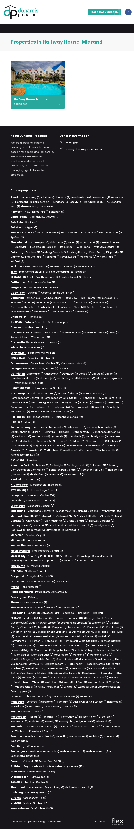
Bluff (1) (40, 332)
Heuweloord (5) (110, 298)
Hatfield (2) (105, 636)
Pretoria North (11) (37, 668)
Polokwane (18, 613)
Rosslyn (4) (75, 202)
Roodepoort (18, 716)
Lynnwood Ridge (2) (22, 650)
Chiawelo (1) (30, 761)
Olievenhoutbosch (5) (24, 307)
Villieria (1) (38, 682)
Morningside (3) (78, 736)
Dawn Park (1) (97, 252)
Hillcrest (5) (37, 641)
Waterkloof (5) (54, 682)
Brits (14, 271)
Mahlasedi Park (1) (51, 613)
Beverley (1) (32, 736)
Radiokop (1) (36, 721)
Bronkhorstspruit (22, 277)
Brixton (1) (38, 432)
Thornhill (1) (100, 613)
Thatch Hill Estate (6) (87, 307)
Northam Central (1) (37, 571)
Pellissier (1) (53, 247)
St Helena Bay (20, 766)
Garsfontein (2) (24, 636)
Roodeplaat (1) (91, 673)
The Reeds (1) (42, 311)
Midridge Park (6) (104, 525)
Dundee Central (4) (35, 327)
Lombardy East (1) (97, 436)
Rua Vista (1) (65, 307)
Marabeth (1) (38, 484)
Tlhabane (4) (23, 731)
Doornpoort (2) (96, 627)
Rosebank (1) (57, 445)
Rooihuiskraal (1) (48, 307)
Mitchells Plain (20, 540)
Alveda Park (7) (57, 427)
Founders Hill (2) (34, 347)
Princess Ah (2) (20, 721)
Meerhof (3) (101, 402)
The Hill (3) (111, 445)
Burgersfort (18, 287)
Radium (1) (31, 222)
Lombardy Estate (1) (76, 645)
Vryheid (16, 803)
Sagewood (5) (36, 530)
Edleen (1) (112, 465)
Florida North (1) (51, 716)
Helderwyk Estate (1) (37, 266)
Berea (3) (29, 332)
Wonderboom (20, 808)
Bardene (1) (33, 252)
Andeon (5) (31, 618)
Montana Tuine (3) (101, 654)
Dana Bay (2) (36, 556)
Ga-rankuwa (19, 363)
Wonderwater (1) (37, 746)
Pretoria (16, 618)
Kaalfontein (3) (59, 525)
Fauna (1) (73, 242)
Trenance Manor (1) (35, 602)
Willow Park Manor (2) (50, 686)
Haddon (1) (66, 432)
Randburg (17, 701)
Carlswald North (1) (88, 516)
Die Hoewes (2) (90, 298)
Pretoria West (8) (58, 668)
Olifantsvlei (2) (114, 441)
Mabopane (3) (44, 650)
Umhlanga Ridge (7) (39, 792)
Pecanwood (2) (20, 407)
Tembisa (16, 782)
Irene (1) (30, 302)
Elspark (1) (111, 373)
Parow (15, 586)
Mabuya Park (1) (34, 256)
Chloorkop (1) (98, 465)
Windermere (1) (40, 337)
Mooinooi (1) (81, 271)
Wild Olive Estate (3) (106, 247)
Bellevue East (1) (76, 427)
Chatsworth (18, 317)
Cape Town (18, 292)
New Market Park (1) (37, 211)
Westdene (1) (85, 247)
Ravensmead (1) (32, 586)
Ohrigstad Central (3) (40, 576)
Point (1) (114, 332)
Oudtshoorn (18, 581)
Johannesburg (20, 427)
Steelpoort (18, 771)
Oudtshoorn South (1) (42, 581)
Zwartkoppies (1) (21, 691)
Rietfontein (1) (38, 407)
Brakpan (16, 266)
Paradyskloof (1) (40, 777)
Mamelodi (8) (22, 654)
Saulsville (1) (108, 673)
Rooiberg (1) (57, 787)
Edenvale (17, 347)
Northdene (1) (40, 696)
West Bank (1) (64, 581)
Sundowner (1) (54, 706)
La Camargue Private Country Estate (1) (56, 402)
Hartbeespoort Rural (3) (58, 398)
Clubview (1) (73, 298)
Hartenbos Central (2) (40, 417)
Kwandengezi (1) (35, 607)
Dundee (16, 327)
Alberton (16, 211)
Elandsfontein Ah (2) (23, 631)
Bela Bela (17, 222)
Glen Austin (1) (35, 520)
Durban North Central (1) (46, 342)
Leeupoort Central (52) (41, 495)
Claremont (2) (29, 627)
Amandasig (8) (31, 197)
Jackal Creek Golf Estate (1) (90, 701)
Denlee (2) (85, 373)
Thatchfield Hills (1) (22, 311)
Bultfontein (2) (100, 622)
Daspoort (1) (60, 627)
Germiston (18, 373)
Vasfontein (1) (23, 682)
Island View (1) (103, 556)
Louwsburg (18, 500)
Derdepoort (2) (77, 627)
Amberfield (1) (35, 298)
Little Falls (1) (106, 716)
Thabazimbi (18, 787)
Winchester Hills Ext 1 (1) (25, 454)
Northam (17, 571)
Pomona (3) (21, 474)
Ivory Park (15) (41, 525)
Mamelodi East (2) (42, 654)
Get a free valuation (104, 12)
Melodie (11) (116, 402)
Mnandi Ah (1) (84, 302)
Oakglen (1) (30, 227)
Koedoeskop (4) (39, 787)
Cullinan (16, 322)
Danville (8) (45, 627)
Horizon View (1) (88, 716)
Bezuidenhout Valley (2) (101, 427)
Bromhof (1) (49, 701)
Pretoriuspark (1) (80, 668)
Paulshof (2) (96, 736)
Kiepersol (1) (37, 247)
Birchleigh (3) (58, 465)
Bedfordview (19, 217)
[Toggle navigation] (118, 29)
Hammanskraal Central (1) (50, 388)
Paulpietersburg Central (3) (52, 592)
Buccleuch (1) (47, 736)
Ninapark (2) (60, 202)
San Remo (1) (40, 540)
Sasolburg (18, 746)
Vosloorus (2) (88, 256)
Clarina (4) (47, 197)
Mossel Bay (18, 556)
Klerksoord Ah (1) (43, 202)
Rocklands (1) (68, 247)
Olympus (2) (36, 663)
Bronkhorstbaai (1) (47, 277)
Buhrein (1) (34, 292)
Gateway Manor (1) (94, 393)
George (16, 368)
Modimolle (18, 545)
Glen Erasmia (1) (20, 469)
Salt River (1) (68, 292)
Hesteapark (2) (101, 197)
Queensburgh (20, 696)
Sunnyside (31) (78, 677)
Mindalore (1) (54, 484)
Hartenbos (18, 417)
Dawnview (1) (70, 373)
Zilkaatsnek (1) (64, 411)
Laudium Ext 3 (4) (64, 302)
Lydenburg (18, 505)
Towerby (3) (18, 450)
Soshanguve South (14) (25, 756)
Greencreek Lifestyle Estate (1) (53, 636)
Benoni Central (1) (49, 232)
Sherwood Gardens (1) (63, 266)
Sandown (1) (111, 736)
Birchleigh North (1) (78, 465)
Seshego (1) (70, 613)
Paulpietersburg (22, 592)
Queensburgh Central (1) (64, 696)
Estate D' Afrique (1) (70, 393)
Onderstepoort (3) (55, 663)
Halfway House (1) (21, 525)
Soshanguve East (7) (72, 751)
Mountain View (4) (67, 659)
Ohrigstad (17, 576)
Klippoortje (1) (114, 252)
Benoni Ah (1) (30, 232)
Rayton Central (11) (34, 711)
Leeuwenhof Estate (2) (50, 645)
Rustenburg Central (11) (88, 726)
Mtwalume (18, 565)
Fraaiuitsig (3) (85, 556)
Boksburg (17, 252)
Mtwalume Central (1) (40, 565)
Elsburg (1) (98, 373)
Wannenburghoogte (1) (28, 383)
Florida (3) (35, 716)
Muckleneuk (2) (88, 659)
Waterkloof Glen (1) (75, 682)
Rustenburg (18, 726)
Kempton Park (20, 465)
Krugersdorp (19, 484)
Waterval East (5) (42, 731)
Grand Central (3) (78, 520)
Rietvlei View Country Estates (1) (30, 673)
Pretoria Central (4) (98, 663)
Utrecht (16, 797)
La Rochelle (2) (76, 436)
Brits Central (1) (28, 271)
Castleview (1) (52, 373)
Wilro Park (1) (103, 721)
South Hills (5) (96, 445)
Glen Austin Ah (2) (55, 520)
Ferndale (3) (64, 701)
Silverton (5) (29, 677)
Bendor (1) (34, 613)
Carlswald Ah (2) (66, 516)
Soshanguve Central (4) (44, 751)
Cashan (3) (36, 726)
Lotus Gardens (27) (101, 645)
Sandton (16, 736)
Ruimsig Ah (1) (67, 721)
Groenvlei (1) (22, 247)
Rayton (15, 711)
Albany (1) (30, 422)
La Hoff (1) (34, 479)
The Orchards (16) (94, 202)
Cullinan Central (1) (35, 322)
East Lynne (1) (114, 627)
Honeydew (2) (70, 716)
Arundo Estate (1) (54, 298)
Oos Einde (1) (65, 726)
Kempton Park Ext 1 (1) (94, 469)
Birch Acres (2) (41, 465)
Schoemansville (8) (82, 407)
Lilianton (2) (18, 256)
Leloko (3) (87, 402)
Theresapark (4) (31, 206)
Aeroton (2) (40, 427)
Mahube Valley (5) (86, 650)
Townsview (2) (35, 450)
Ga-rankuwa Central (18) (45, 363)
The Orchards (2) (98, 677)
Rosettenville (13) (76, 445)
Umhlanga (18, 792)
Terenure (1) (56, 474)
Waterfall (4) (72, 530)
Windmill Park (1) (107, 256)
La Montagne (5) (25, 645)
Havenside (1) (37, 317)
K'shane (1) (89, 398)
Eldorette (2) (62, 197)
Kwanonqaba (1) (21, 560)
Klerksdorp (18, 479)
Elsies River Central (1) (41, 358)
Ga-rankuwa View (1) (73, 363)
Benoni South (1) (71, 232)
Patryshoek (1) (76, 663)
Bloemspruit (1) (40, 242)
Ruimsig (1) (51, 721)
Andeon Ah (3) (47, 618)
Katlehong (18, 460)
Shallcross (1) (88, 696)
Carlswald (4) (47, 516)
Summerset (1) (55, 530)
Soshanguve (19, 751)
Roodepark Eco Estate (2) (66, 673)
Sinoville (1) (44, 677)
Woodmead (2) (20, 741)
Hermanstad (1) (20, 641)
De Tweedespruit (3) (60, 322)
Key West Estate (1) (109, 398)
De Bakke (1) (51, 556)
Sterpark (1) (85, 613)
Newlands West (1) (96, 332)
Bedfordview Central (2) (44, 217)
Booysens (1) (68, 622)
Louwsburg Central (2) (41, 500)
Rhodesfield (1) (39, 474)
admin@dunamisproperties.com (79, 149)
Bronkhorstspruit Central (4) (76, 277)
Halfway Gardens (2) (101, 520)
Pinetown (17, 607)
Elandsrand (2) (64, 271)
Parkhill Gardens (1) (83, 378)
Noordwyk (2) (19, 530)
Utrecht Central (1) (34, 797)
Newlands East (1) (74, 332)
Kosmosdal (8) (45, 302)
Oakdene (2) (77, 441)
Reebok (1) (70, 560)
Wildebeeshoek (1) (25, 686)
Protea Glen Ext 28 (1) (52, 761)
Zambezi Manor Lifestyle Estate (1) (99, 686)
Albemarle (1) (35, 373)
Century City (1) (35, 535)
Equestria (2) (63, 631)
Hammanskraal (21, 388)
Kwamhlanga (19, 490)
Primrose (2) (103, 378)
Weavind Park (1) (98, 682)
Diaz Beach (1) (68, 556)
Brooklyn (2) (84, 622)
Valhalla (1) (81, 311)
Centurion (17, 298)
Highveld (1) (18, 302)
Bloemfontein (19, 242)
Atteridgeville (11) (94, 618)
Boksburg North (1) (78, 252)
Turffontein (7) (53, 450)
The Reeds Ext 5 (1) (62, 311)
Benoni (15, 232)
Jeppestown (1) (82, 432)
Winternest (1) (50, 206)
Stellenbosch (19, 777)
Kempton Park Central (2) (64, 469)
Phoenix (16, 602)
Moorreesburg (20, 550)
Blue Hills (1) (31, 516)
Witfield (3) (17, 261)
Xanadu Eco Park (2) (43, 411)
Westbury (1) (70, 450)
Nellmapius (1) (106, 659)
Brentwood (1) (89, 232)
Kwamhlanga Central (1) (45, 490)
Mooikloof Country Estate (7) (40, 368)
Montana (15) (81, 654)
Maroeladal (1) (19, 706)
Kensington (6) (41, 436)
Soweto (15, 761)
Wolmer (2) (71, 686)
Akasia (15, 197)
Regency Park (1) (69, 607)
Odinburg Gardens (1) (89, 511)
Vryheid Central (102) (36, 803)
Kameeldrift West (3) (77, 641)
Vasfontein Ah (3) (42, 808)
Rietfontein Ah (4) (59, 407)
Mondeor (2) (44, 441)
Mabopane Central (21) (42, 511)
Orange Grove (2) (21, 445)
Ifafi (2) (78, 398)
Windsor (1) (70, 706)
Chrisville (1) (51, 432)
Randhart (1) (56, 211)
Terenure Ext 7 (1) (74, 474)
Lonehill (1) (62, 736)
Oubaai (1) (65, 368)
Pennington (18, 597)
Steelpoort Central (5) (41, 771)
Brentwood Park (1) (110, 232)
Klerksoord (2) (23, 202)
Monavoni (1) (100, 302)
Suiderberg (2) (60, 677)
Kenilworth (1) (23, 436)
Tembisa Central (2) (37, 782)
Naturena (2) (61, 441)
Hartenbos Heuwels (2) (69, 417)
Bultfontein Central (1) (41, 282)
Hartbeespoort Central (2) (27, 398)
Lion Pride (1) (114, 701)
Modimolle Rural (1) (38, 545)
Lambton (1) (64, 378)
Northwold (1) (37, 706)
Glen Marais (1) (40, 469)
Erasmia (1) (78, 631)
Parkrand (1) (52, 256)
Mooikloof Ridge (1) (22, 659)
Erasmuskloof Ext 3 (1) (99, 631)
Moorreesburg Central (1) (47, 550)
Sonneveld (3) (86, 266)
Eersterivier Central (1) (41, 352)
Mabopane (18, 511)
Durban (16, 332)
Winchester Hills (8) (108, 450)
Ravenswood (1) (70, 256)
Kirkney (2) (97, 641)
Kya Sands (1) (59, 436)
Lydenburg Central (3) (41, 505)
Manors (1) (52, 607)
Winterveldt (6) (111, 511)
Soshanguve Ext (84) (98, 751)
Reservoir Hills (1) (21, 337)
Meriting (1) (50, 726)
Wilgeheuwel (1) (85, 721)
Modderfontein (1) (26, 441)
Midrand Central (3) (81, 525)
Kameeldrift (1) (54, 641)
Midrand (16, 516)
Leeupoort (17, 495)
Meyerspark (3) (63, 654)
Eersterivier (18, 352)
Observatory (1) (50, 292)
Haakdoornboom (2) (84, 636)
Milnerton (17, 535)
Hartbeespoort (20, 393)
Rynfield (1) (17, 237)
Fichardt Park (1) (89, 242)
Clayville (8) (107, 516)
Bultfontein (18, 282)
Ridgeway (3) (41, 445)
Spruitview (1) (35, 460)
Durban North (20, 342)
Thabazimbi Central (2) (79, 787)
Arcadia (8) (76, 618)
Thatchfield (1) (109, 307)
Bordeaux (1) (34, 701)
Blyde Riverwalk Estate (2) (44, 622)
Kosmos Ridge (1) (21, 402)
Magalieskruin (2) (63, 650)
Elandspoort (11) (45, 631)
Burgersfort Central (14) (43, 287)
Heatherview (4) (81, 197)
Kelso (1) (33, 597)
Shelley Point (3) (41, 766)
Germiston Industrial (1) (25, 378)
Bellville (16, 227)
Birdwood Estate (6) (45, 393)
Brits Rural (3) (47, 271)
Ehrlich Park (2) (58, 242)
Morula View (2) (65, 511)
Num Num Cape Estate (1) (47, 560)
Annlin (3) (62, 618)
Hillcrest (16, 422)
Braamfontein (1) (21, 432)
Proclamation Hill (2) (103, 668)
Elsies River (18, 358)
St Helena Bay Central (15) (68, 766)
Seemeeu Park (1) (88, 560)
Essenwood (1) (54, 332)
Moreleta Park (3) (44, 659)
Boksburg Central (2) (53, 252)
